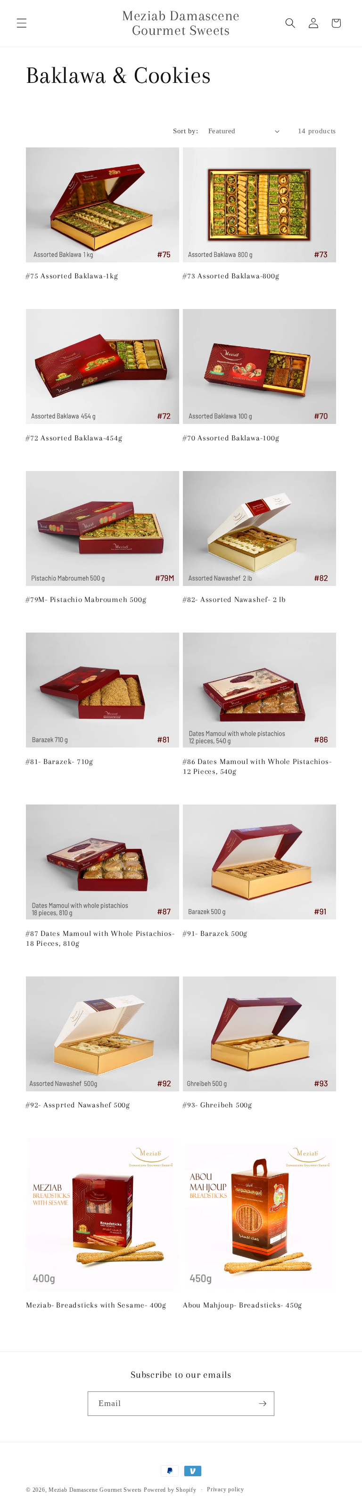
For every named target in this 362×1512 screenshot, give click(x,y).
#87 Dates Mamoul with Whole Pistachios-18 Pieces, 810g (100, 938)
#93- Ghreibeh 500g (217, 1104)
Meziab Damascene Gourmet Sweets (95, 1490)
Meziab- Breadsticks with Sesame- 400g (96, 1305)
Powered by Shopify (170, 1490)
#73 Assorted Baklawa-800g (231, 275)
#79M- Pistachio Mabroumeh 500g (86, 599)
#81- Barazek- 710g (59, 761)
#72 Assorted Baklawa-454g (74, 437)
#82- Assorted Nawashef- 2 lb (234, 599)
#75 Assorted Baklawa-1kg (72, 275)
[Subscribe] (262, 1403)
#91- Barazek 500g (215, 933)
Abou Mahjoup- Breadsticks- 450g (242, 1305)
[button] (21, 23)
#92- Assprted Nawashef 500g (78, 1104)
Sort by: (185, 131)
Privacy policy (225, 1489)
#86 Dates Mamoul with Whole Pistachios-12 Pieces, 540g (257, 766)
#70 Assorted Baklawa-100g (231, 437)
